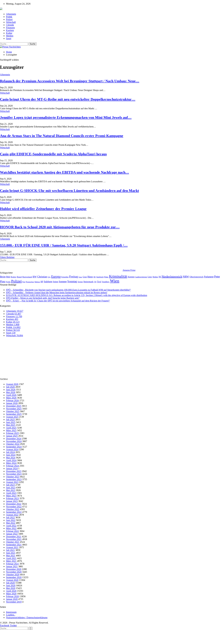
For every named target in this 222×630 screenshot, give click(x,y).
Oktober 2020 (12, 574)
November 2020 (14, 572)
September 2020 (14, 577)
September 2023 (14, 479)
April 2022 (11, 525)
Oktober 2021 (12, 542)
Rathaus (37, 282)
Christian (42, 276)
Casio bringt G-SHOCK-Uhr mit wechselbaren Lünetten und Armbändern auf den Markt (69, 191)
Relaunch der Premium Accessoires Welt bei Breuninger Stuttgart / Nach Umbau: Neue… (69, 81)
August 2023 (12, 482)
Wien (114, 280)
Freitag (73, 276)
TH (95, 282)
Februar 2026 (12, 400)
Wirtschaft (11, 22)
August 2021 (12, 547)
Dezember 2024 (13, 438)
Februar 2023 (12, 498)
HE (94, 277)
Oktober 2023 (12, 476)
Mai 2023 (10, 490)
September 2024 (14, 446)
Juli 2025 (10, 419)
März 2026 (11, 397)
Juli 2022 (10, 517)
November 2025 (14, 408)
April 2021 (11, 558)
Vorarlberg (105, 282)
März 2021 (11, 561)
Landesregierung (141, 277)
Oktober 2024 (12, 444)
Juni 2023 (10, 487)
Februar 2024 (12, 465)
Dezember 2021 (13, 536)
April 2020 (11, 591)
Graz (85, 277)
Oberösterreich (196, 276)
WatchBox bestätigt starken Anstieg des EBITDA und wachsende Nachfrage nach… (64, 172)
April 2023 (11, 493)
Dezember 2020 (13, 569)
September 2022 (14, 512)
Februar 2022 (12, 531)
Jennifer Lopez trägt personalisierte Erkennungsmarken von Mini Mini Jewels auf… (66, 117)
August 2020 (12, 580)
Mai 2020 (10, 588)
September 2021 (14, 544)
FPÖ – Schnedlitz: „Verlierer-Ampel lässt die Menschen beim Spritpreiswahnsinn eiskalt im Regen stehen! (56, 292)
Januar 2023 (12, 501)
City (49, 277)
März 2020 (11, 593)
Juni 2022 (10, 520)
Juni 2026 (10, 389)
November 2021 (14, 539)
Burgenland (27, 277)
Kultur (9, 33)
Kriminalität (118, 276)
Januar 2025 (12, 436)
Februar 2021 (12, 563)
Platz (2, 281)
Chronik (10, 25)
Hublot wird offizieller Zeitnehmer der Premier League (43, 209)
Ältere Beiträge (7, 257)
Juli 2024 (10, 452)
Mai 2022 (10, 523)
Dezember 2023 (13, 471)
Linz (150, 277)
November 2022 (14, 506)
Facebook (4, 625)
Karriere (10, 30)
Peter (217, 276)
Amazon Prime (129, 270)
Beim (3, 276)
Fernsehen (65, 277)
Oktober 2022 (12, 509)
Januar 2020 (12, 599)
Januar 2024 (12, 468)
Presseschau (30, 282)
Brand (19, 277)
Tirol (99, 281)
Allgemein (11, 14)
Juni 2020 (10, 585)
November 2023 (14, 474)
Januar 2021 (12, 566)
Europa (56, 276)
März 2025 (11, 430)
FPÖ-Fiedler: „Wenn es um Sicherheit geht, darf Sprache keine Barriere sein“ (43, 298)
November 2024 (14, 441)
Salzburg (48, 281)
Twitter (13, 625)
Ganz (80, 277)
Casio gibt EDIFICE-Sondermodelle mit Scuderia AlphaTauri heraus (53, 154)
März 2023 (11, 495)
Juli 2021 (10, 550)
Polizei (9, 19)
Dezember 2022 (13, 504)
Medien (9, 35)
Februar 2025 (12, 433)
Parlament (209, 276)
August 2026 (12, 384)
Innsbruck (100, 277)
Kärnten (131, 277)
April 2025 (11, 427)
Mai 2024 (10, 457)
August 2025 (12, 417)
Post (23, 282)
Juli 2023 (10, 485)
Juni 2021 (10, 553)
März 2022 (11, 528)
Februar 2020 (12, 596)
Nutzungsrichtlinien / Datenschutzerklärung (26, 617)
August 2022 (12, 514)
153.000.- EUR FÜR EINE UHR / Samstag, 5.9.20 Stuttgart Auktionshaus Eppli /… (64, 245)
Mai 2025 (10, 425)
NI (160, 276)
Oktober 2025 (12, 411)
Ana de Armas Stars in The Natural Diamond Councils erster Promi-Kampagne (61, 136)
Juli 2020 (10, 582)
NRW (186, 276)
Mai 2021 (10, 555)
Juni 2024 (10, 455)
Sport (8, 38)
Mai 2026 (10, 392)
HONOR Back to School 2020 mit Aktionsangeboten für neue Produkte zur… (60, 227)
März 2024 (11, 463)
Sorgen (80, 282)
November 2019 (14, 602)
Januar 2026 (12, 403)
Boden (13, 277)
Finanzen (10, 27)
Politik (9, 16)
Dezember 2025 (13, 406)
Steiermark (88, 281)
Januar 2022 (12, 534)
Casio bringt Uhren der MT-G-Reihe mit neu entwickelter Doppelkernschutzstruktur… (67, 99)
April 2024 (11, 460)
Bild (8, 277)
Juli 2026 (10, 387)
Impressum (11, 612)
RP (42, 281)
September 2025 (14, 414)
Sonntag (72, 281)
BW (35, 276)
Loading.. (10, 615)
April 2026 (11, 395)
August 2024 (12, 449)
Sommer (63, 281)
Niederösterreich (172, 276)
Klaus (106, 277)
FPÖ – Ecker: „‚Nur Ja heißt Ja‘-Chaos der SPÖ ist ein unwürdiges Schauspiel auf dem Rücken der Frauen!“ (58, 300)
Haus (90, 276)
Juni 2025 (10, 422)
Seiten (55, 281)
